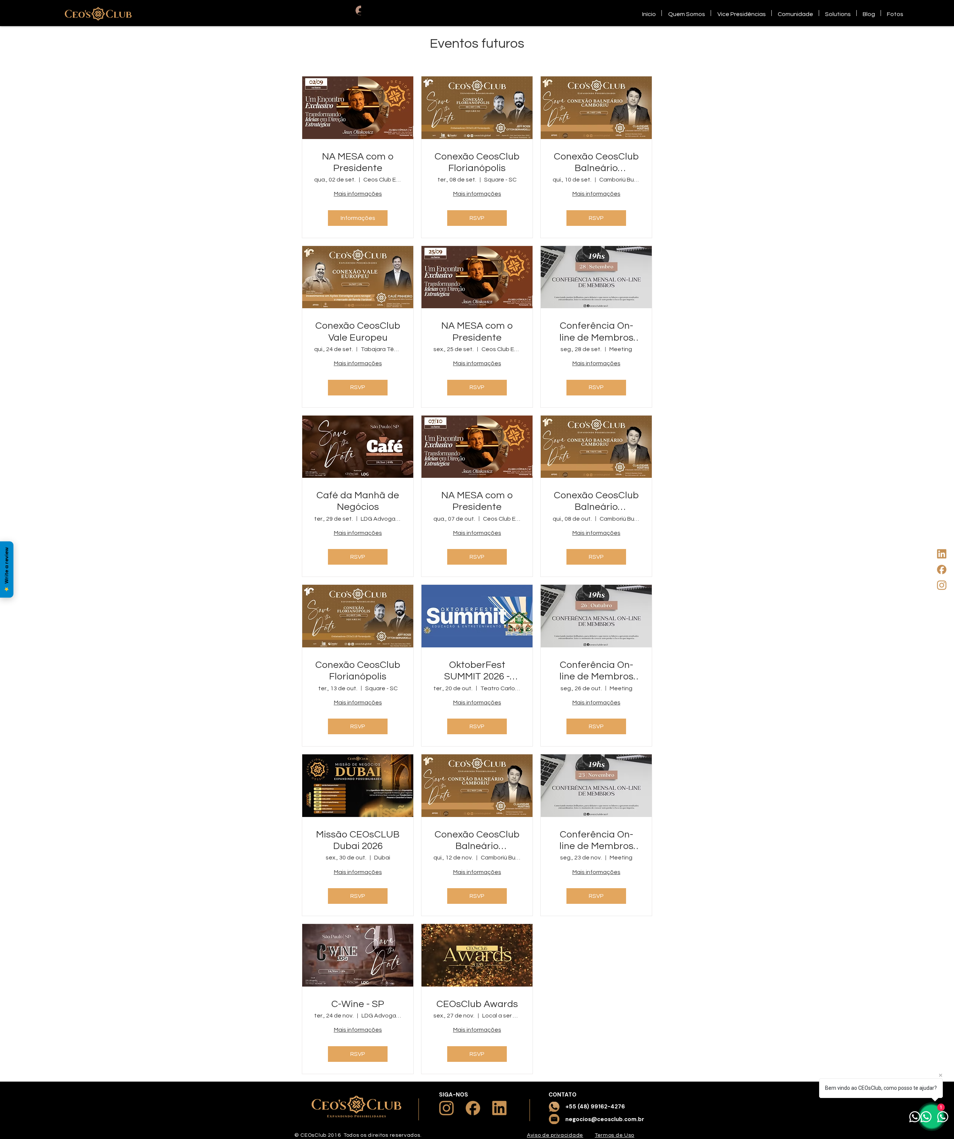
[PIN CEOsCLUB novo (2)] (942, 585)
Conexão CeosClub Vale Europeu (357, 331)
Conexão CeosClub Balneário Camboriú (596, 163)
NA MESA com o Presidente (358, 162)
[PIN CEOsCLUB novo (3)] (942, 569)
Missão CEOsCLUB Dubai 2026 (357, 840)
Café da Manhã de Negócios (357, 501)
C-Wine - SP (357, 1004)
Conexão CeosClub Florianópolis (477, 162)
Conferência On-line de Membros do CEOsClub (596, 332)
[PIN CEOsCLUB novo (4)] (942, 554)
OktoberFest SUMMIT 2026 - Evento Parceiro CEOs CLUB (477, 671)
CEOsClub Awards (477, 1004)
